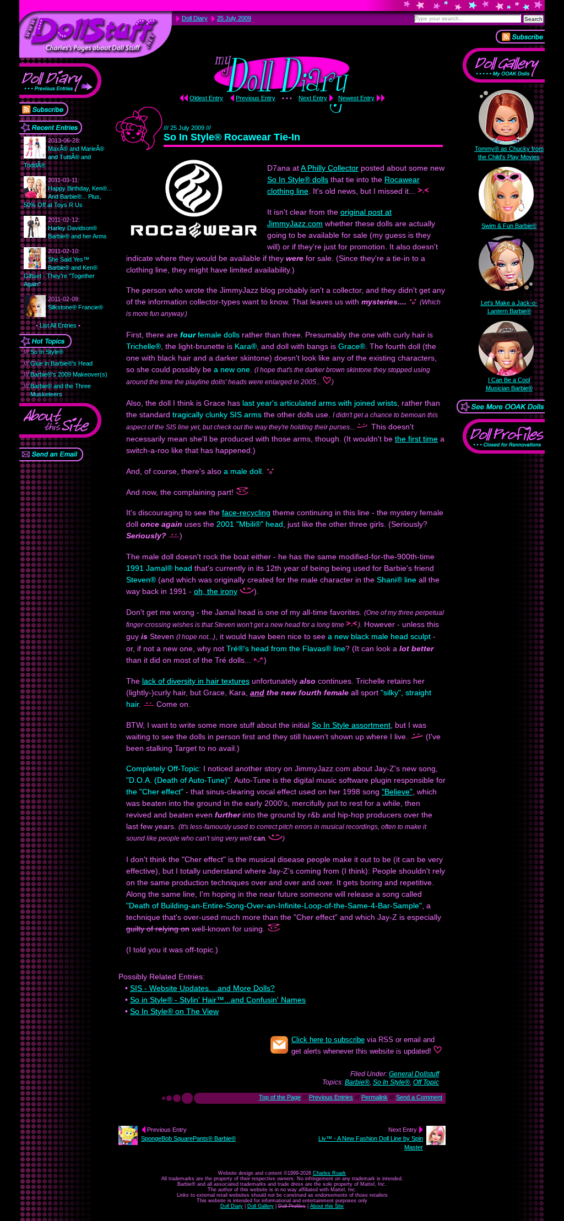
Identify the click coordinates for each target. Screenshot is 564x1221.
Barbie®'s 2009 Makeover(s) (68, 374)
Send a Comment (419, 1097)
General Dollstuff (414, 1074)
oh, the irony (215, 591)
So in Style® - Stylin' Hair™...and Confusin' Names (218, 999)
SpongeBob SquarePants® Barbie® (188, 1138)
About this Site (327, 1206)
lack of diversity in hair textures (196, 681)
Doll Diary (231, 1206)
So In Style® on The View (174, 1011)
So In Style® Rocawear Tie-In (232, 137)
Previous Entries (331, 1097)
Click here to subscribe (328, 1039)
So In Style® (46, 351)
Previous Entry (255, 98)
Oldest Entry (206, 98)
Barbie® (357, 1082)
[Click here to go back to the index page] (95, 34)
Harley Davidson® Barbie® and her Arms (77, 227)
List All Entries (58, 325)
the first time (416, 438)
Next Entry (313, 98)
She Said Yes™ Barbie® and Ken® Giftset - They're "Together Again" (60, 267)
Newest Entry (356, 98)
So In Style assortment (351, 725)
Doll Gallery (260, 1206)
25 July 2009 (234, 18)
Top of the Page (280, 1097)
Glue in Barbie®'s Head (61, 363)
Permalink (374, 1097)
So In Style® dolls (297, 179)
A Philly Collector (330, 167)
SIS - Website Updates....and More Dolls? (202, 988)
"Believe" (397, 791)
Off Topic (426, 1082)
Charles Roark (329, 1173)
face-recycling (246, 512)
